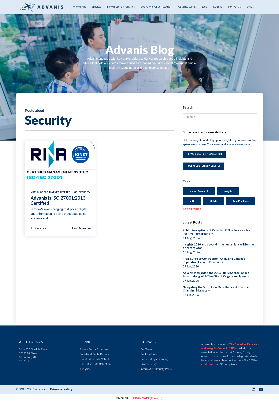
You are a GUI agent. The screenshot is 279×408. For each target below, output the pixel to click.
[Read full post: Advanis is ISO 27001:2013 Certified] (60, 163)
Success (42, 192)
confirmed (207, 364)
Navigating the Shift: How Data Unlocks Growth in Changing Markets (216, 290)
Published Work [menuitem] (149, 354)
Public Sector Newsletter (204, 166)
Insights (228, 191)
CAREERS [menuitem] (217, 7)
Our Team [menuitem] (146, 349)
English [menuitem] (251, 7)
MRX (33, 192)
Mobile (213, 201)
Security (84, 192)
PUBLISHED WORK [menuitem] (186, 7)
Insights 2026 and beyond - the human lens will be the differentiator (218, 248)
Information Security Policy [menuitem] (156, 368)
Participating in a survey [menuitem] (154, 359)
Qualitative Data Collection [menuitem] (95, 364)
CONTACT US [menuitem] (234, 7)
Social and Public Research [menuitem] (95, 354)
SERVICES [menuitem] (96, 7)
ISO (75, 192)
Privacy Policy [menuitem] (148, 364)
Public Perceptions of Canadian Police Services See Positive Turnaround (216, 234)
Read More (79, 228)
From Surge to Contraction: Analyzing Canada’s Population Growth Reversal (214, 262)
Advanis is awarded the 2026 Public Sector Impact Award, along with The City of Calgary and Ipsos (216, 276)
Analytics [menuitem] (85, 368)
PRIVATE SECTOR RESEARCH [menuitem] (121, 7)
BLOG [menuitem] (204, 7)
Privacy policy (61, 389)
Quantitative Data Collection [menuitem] (96, 359)
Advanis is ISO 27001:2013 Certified (58, 200)
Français (148, 398)
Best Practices (240, 201)
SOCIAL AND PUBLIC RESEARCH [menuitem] (156, 7)
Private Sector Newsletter (204, 154)
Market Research (60, 192)
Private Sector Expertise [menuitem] (94, 349)
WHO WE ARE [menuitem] (79, 7)
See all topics (192, 209)
